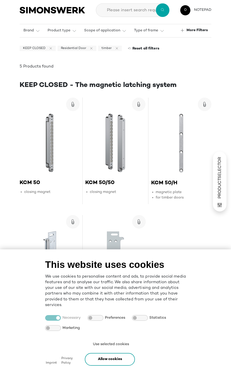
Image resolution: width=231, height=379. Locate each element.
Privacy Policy (66, 361)
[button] (110, 359)
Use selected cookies (111, 344)
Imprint (51, 363)
